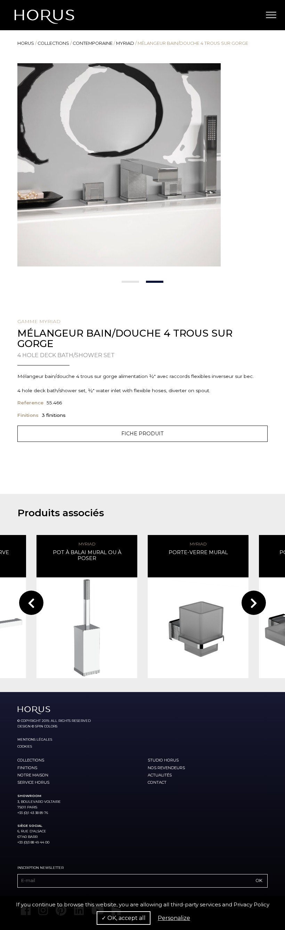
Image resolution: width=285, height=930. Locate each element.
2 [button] (154, 282)
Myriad (125, 43)
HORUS (25, 43)
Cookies (24, 746)
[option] (142, 164)
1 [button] (130, 282)
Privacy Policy (251, 904)
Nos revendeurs (166, 767)
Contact (157, 782)
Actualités (160, 775)
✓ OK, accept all (123, 918)
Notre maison (32, 775)
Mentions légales (34, 739)
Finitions (27, 767)
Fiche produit (142, 433)
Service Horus (33, 782)
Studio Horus (163, 760)
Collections (53, 43)
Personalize (174, 918)
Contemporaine (93, 43)
